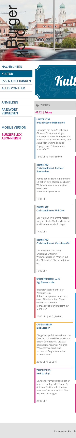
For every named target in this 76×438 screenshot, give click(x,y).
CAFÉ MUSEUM (44, 324)
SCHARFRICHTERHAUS (48, 279)
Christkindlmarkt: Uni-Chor (50, 210)
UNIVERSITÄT (43, 119)
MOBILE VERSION (14, 127)
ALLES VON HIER (13, 88)
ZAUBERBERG (43, 370)
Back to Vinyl (43, 373)
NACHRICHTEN (12, 67)
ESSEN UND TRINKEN (16, 81)
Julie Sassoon (43, 327)
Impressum (60, 431)
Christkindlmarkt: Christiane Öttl (53, 243)
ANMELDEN (10, 102)
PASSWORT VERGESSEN (10, 111)
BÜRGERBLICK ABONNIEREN (11, 136)
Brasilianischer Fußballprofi (50, 122)
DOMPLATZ (42, 164)
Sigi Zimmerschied (45, 282)
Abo (70, 431)
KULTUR (7, 74)
